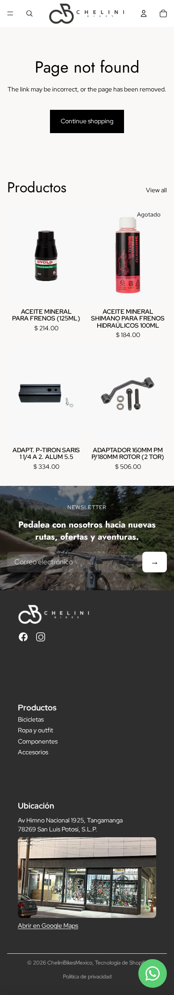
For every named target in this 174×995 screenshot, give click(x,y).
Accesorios (33, 752)
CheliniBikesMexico (69, 962)
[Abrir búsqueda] (29, 13)
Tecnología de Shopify (121, 962)
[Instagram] (40, 637)
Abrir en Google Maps (48, 925)
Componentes (38, 741)
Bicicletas (31, 719)
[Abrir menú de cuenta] (143, 13)
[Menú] (10, 13)
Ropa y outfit (35, 730)
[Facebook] (23, 637)
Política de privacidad (87, 976)
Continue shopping (87, 121)
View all (156, 190)
